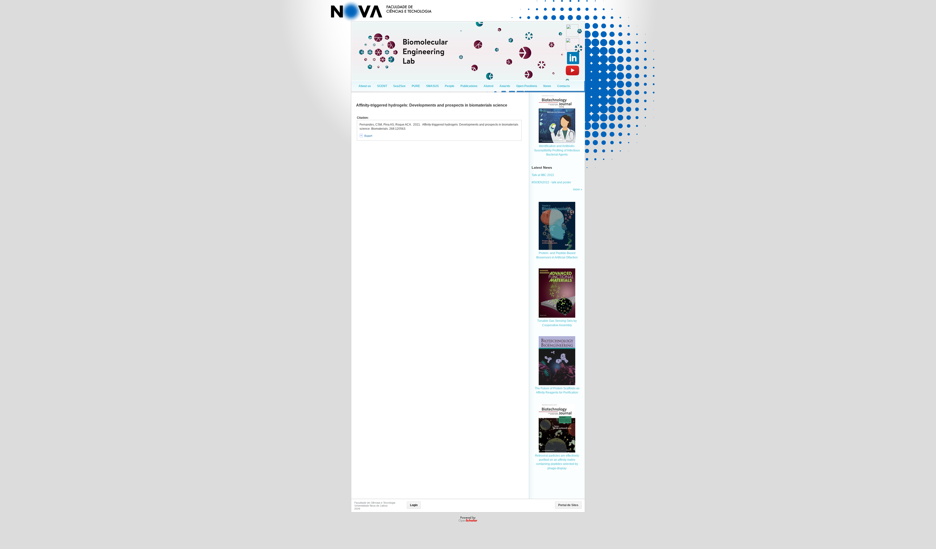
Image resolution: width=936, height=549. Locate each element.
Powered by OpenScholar (468, 519)
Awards (504, 86)
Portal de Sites (568, 505)
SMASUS (432, 86)
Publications (469, 86)
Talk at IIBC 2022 (543, 175)
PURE (416, 86)
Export (368, 135)
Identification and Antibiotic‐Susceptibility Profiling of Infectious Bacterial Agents (557, 150)
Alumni (488, 86)
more (577, 189)
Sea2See (399, 86)
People (449, 86)
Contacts (563, 86)
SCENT (382, 86)
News (547, 86)
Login (414, 505)
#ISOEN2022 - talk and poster (551, 182)
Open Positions (526, 86)
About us (365, 86)
